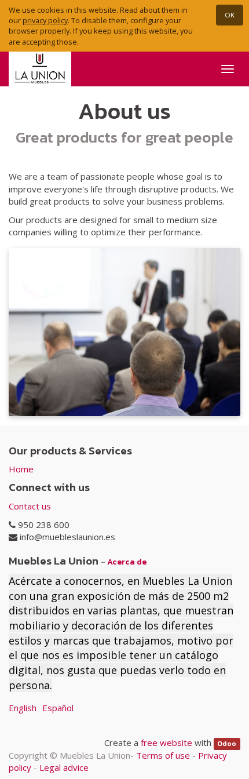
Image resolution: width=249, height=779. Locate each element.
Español (58, 708)
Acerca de (127, 561)
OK (230, 14)
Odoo (226, 743)
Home (21, 469)
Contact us (30, 506)
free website (166, 742)
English (22, 708)
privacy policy (45, 20)
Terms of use (163, 755)
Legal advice (64, 767)
